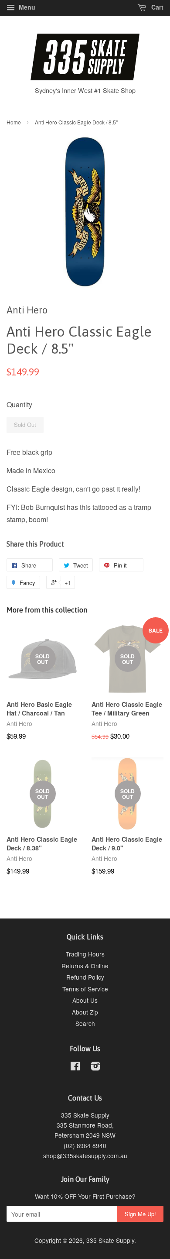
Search (85, 1023)
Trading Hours (85, 953)
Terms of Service (85, 988)
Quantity (19, 404)
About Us (85, 1000)
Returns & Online (85, 965)
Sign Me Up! (140, 1214)
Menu (26, 7)
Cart (156, 7)
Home (14, 122)
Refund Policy (85, 977)
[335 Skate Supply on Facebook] (75, 1067)
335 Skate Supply (110, 1240)
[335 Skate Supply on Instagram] (95, 1067)
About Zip (85, 1012)
